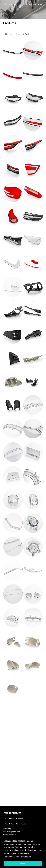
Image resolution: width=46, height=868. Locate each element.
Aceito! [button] (23, 863)
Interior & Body (23, 34)
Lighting (8, 34)
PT (15, 4)
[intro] (33, 4)
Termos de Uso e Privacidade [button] (17, 857)
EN (10, 4)
